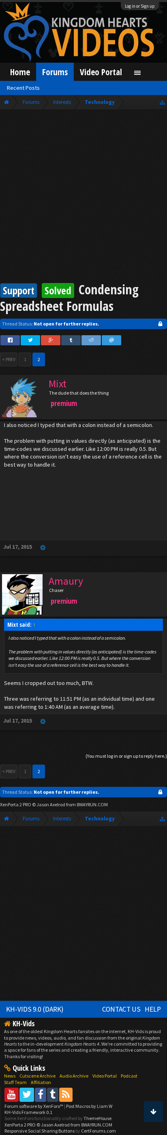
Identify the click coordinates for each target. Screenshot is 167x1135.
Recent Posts (23, 87)
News (9, 1076)
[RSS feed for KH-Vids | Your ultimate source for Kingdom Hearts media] (66, 1094)
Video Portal (101, 72)
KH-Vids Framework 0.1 (28, 1112)
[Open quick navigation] (162, 102)
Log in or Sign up (140, 6)
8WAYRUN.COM (92, 804)
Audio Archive (74, 1076)
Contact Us (121, 1009)
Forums (55, 72)
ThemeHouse (97, 1118)
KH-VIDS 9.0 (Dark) (35, 1009)
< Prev (8, 359)
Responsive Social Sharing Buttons (39, 1131)
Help (153, 1009)
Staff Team (15, 1082)
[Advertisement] (83, 197)
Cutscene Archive (37, 1076)
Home (20, 72)
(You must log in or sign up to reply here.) (126, 756)
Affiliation (41, 1082)
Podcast (129, 1076)
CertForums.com (98, 1131)
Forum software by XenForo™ (34, 1106)
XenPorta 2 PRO (15, 804)
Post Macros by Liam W (89, 1106)
